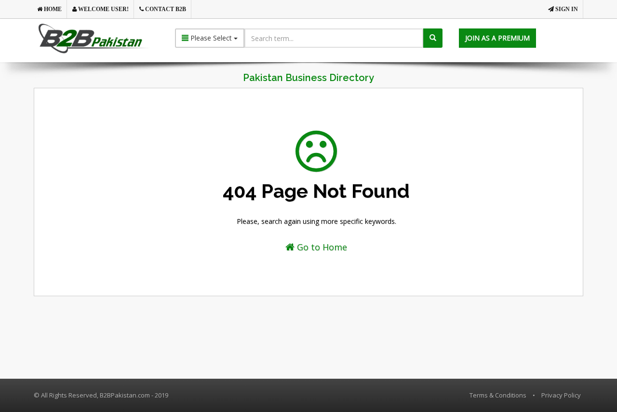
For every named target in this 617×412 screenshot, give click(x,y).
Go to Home (321, 247)
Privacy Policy (561, 395)
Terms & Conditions (497, 395)
